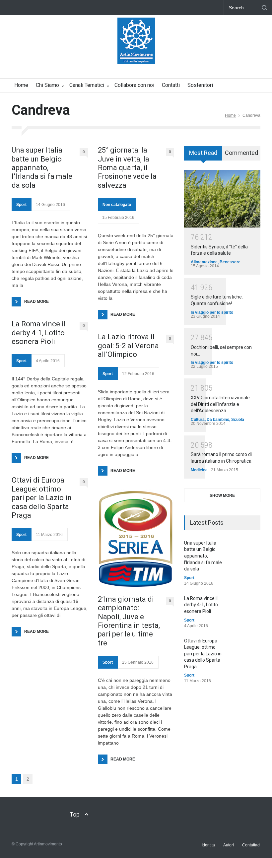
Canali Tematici (86, 85)
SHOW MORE (222, 495)
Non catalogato (116, 204)
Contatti (171, 85)
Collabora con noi (134, 85)
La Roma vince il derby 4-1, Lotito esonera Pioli (39, 333)
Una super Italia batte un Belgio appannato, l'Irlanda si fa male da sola (203, 555)
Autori (228, 845)
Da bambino (218, 419)
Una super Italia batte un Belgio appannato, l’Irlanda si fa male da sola (42, 167)
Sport (21, 204)
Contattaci (251, 845)
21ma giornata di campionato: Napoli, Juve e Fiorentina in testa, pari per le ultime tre (129, 621)
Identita (208, 845)
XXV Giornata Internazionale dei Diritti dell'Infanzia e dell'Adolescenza (220, 404)
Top (75, 814)
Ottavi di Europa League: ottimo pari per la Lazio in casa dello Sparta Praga (42, 497)
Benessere (230, 262)
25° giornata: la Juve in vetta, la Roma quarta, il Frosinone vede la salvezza (127, 167)
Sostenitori (200, 85)
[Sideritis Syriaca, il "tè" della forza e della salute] (222, 199)
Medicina (199, 470)
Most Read (203, 152)
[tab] (203, 155)
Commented (241, 152)
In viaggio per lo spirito (212, 312)
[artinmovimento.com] (136, 52)
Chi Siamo (47, 85)
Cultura (198, 419)
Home (21, 85)
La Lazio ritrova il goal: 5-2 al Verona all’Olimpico (128, 346)
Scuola (237, 419)
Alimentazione (204, 262)
